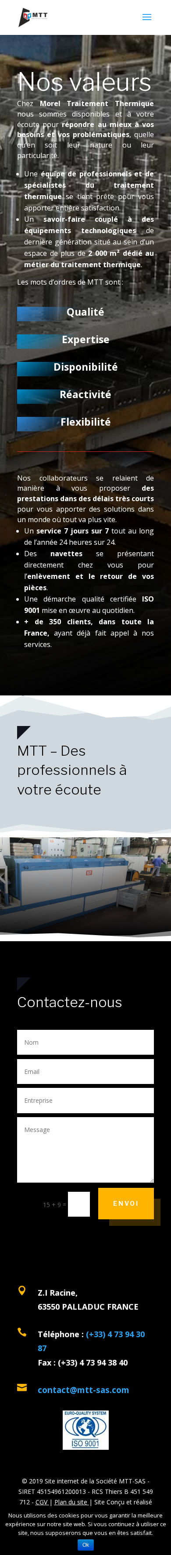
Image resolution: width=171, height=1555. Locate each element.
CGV (41, 1502)
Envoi (126, 1203)
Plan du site (70, 1502)
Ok (85, 1545)
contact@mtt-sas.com (83, 1390)
